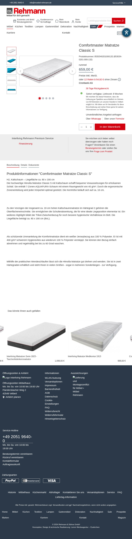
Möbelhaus (24, 492)
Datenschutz (51, 396)
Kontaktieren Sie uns (73, 492)
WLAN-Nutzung (53, 378)
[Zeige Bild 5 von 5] (53, 98)
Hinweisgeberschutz (55, 418)
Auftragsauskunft (11, 464)
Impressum (50, 385)
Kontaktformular (11, 461)
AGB (47, 393)
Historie (12, 492)
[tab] (13, 165)
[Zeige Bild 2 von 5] (43, 98)
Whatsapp (96, 119)
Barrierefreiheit (52, 389)
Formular (120, 119)
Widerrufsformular (54, 415)
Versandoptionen (53, 381)
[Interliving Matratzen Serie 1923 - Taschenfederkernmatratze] (36, 336)
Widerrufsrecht (52, 411)
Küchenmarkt (39, 492)
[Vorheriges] (20, 71)
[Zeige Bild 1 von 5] (40, 98)
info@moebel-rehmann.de (40, 3)
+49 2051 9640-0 (17, 3)
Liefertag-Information (66, 497)
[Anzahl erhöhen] (91, 127)
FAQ (47, 407)
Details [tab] (24, 165)
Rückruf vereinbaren (13, 457)
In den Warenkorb (110, 126)
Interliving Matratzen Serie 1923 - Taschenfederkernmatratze (22, 357)
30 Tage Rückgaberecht (97, 88)
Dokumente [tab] (33, 165)
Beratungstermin (93, 148)
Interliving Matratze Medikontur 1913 (84, 356)
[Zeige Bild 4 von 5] (50, 98)
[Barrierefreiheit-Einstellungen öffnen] (126, 32)
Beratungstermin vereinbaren (17, 454)
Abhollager (54, 492)
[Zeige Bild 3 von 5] (46, 98)
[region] (40, 71)
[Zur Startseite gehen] (26, 12)
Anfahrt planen (13, 397)
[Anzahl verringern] (81, 127)
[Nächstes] (72, 71)
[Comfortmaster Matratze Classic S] (46, 71)
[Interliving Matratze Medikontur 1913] (97, 336)
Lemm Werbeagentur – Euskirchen (85, 527)
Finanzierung (25, 143)
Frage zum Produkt (103, 151)
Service (111, 492)
